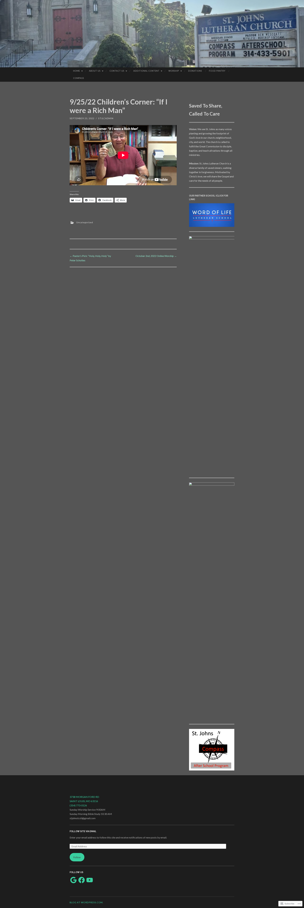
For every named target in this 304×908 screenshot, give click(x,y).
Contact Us (117, 71)
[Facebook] (81, 880)
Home (76, 71)
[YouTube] (89, 880)
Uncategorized (84, 222)
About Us (95, 71)
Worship (173, 71)
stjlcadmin (105, 118)
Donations (195, 71)
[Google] (73, 880)
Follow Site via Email (83, 831)
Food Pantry (217, 71)
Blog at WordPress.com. (86, 902)
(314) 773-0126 (78, 805)
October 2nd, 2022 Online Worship (156, 255)
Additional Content (146, 71)
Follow (77, 857)
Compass (78, 78)
